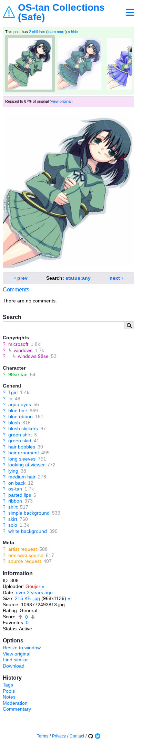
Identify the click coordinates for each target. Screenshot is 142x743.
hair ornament (23, 452)
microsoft (18, 344)
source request (24, 561)
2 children (37, 32)
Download (13, 666)
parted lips (19, 495)
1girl (13, 392)
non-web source (25, 555)
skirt (12, 519)
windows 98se (33, 356)
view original (61, 101)
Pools (9, 691)
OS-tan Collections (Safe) (61, 12)
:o (10, 398)
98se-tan (18, 374)
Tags (8, 685)
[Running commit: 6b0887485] (90, 736)
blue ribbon (20, 416)
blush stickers (23, 428)
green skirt (19, 440)
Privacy (59, 736)
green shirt (20, 434)
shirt (13, 507)
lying (13, 471)
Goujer (33, 586)
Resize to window (22, 647)
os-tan (15, 489)
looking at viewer (26, 464)
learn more (56, 32)
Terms (42, 736)
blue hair (17, 410)
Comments (16, 289)
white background (27, 531)
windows (23, 350)
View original (16, 654)
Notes (9, 697)
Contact (77, 736)
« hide (73, 32)
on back (17, 483)
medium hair (22, 476)
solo (12, 525)
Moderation (15, 703)
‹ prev (21, 278)
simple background (29, 513)
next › (116, 278)
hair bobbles (21, 447)
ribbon (15, 501)
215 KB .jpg (27, 598)
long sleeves (22, 459)
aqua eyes (19, 404)
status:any (78, 278)
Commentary (17, 709)
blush (14, 422)
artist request (22, 549)
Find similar (15, 659)
